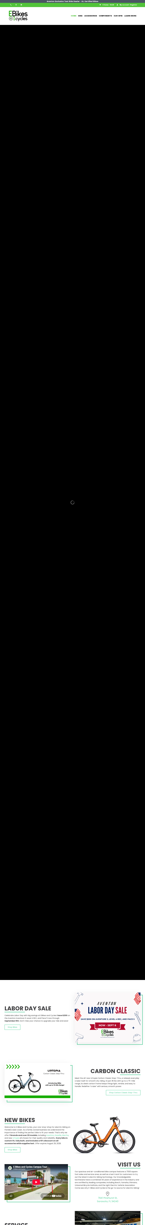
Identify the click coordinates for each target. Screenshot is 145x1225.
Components (105, 16)
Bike (80, 16)
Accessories (90, 16)
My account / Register (128, 5)
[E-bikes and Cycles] (26, 15)
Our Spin (118, 16)
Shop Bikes (12, 1149)
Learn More (130, 16)
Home (73, 16)
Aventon (50, 1135)
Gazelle (58, 1135)
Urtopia (16, 1138)
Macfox (65, 1135)
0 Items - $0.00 (108, 5)
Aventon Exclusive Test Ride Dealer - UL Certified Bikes (72, 1)
